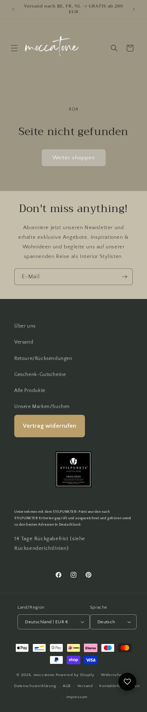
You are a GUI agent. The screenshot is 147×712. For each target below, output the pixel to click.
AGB (67, 686)
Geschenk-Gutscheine (40, 374)
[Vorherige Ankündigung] (13, 9)
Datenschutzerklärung (35, 686)
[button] (14, 48)
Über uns (25, 326)
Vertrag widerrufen (49, 426)
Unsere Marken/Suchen (42, 406)
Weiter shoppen (73, 158)
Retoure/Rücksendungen (43, 358)
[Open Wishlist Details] (127, 682)
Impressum (76, 697)
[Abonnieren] (124, 276)
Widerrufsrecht (116, 675)
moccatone (44, 675)
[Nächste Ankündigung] (134, 9)
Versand (23, 342)
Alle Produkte (29, 390)
